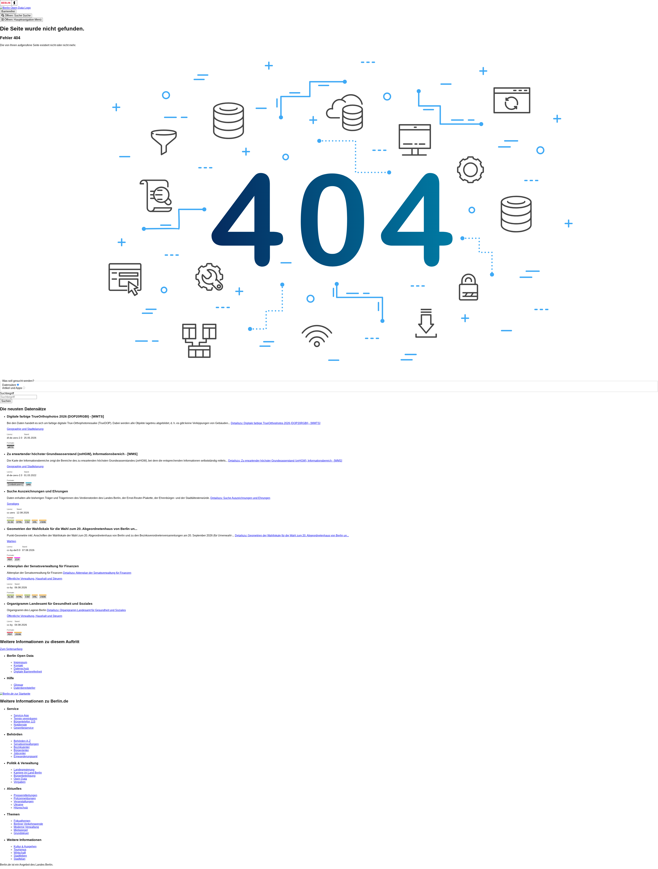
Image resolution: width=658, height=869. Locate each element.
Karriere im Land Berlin (28, 772)
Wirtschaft (20, 852)
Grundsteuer (21, 833)
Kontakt (18, 665)
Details (275, 423)
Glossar (18, 684)
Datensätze (9, 384)
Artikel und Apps (12, 388)
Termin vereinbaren (25, 718)
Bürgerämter (21, 750)
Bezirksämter (22, 747)
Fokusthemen (22, 820)
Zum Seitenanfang (11, 649)
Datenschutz (21, 668)
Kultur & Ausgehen (25, 846)
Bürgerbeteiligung (24, 775)
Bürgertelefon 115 (24, 721)
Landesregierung (24, 769)
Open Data (20, 778)
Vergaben (20, 781)
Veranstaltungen (24, 801)
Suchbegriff (7, 393)
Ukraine (18, 804)
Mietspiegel (21, 830)
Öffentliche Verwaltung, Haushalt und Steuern (34, 578)
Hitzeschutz (21, 807)
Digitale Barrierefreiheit (28, 671)
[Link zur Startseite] (15, 7)
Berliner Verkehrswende (28, 823)
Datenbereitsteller (24, 687)
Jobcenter (20, 753)
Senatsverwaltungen (26, 744)
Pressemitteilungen (25, 795)
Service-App (21, 715)
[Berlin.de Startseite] (15, 693)
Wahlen (11, 541)
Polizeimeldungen (25, 798)
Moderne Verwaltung (26, 826)
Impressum (20, 662)
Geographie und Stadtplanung (25, 428)
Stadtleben (20, 855)
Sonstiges (13, 503)
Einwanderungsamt (25, 756)
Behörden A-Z (22, 741)
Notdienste (20, 724)
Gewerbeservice (24, 727)
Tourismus (20, 849)
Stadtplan (19, 858)
